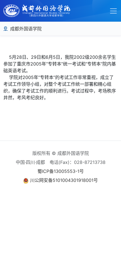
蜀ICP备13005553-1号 (60, 171)
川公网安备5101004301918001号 (64, 180)
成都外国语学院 (26, 28)
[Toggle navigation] (113, 11)
